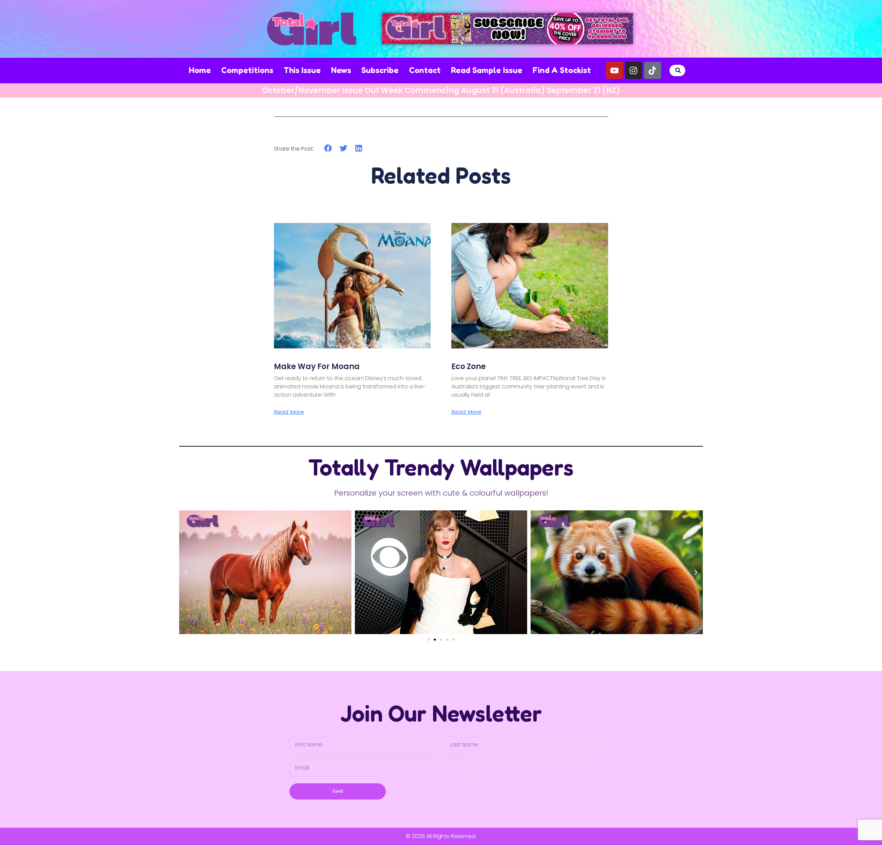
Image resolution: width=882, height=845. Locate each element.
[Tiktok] (652, 70)
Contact (425, 70)
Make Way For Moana (317, 366)
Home (200, 70)
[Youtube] (614, 70)
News (341, 70)
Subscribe (380, 70)
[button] (678, 70)
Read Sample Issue (486, 70)
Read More (289, 412)
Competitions (247, 70)
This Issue (302, 70)
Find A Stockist (562, 70)
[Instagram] (633, 70)
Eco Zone (468, 366)
